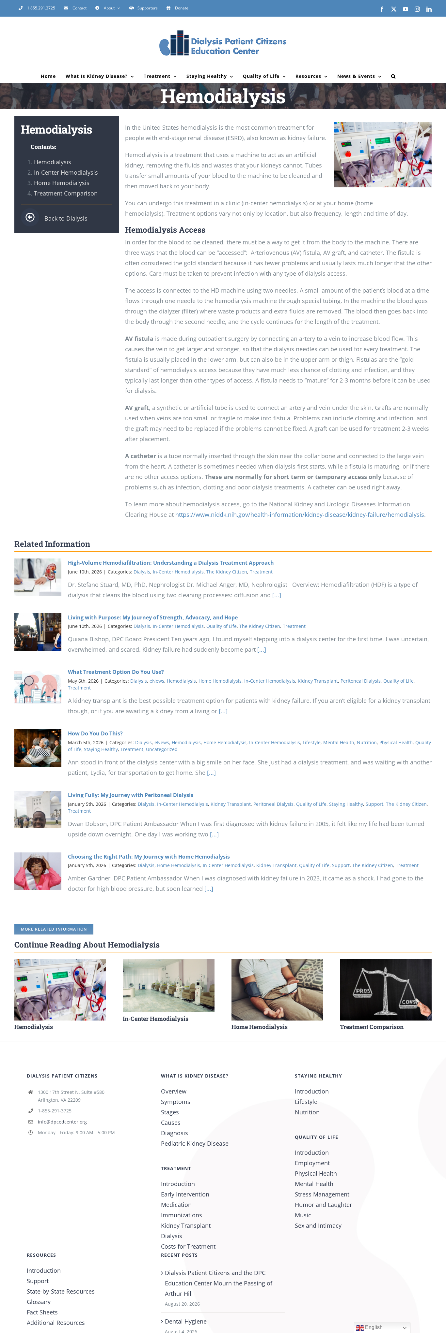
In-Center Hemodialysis (66, 172)
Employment (312, 1163)
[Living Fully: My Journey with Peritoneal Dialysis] (37, 810)
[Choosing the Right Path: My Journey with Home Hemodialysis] (37, 871)
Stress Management (322, 1194)
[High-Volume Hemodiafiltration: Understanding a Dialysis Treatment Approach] (37, 577)
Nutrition (367, 742)
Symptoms (175, 1102)
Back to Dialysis (66, 218)
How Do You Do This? (95, 733)
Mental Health (338, 742)
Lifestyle (312, 742)
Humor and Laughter (323, 1205)
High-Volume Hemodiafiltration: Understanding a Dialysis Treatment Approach (171, 562)
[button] (393, 76)
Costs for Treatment (188, 1246)
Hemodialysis (52, 162)
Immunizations (181, 1215)
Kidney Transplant (318, 681)
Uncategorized (162, 749)
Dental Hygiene (186, 1321)
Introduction (178, 1184)
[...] (276, 595)
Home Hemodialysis (61, 183)
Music (303, 1215)
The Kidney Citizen (226, 572)
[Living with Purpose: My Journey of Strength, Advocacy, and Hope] (37, 632)
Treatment (261, 572)
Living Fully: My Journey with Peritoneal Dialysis (130, 795)
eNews (157, 681)
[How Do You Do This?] (37, 748)
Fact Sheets (42, 1312)
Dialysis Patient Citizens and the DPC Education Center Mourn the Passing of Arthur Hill (218, 1283)
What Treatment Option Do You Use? (116, 671)
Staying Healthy (101, 749)
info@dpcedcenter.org (62, 1122)
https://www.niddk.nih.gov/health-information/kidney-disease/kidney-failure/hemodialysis (299, 514)
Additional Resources (56, 1322)
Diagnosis (174, 1133)
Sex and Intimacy (318, 1225)
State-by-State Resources (61, 1291)
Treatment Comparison (66, 193)
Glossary (39, 1302)
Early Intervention (185, 1194)
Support (374, 804)
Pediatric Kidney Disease (195, 1143)
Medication (176, 1205)
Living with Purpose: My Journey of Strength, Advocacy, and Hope (153, 617)
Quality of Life (221, 626)
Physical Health (396, 742)
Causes (171, 1122)
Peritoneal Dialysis (361, 681)
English (373, 1327)
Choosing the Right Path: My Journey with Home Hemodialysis (149, 856)
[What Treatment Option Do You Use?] (37, 686)
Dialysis (142, 572)
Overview (173, 1091)
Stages (170, 1112)
